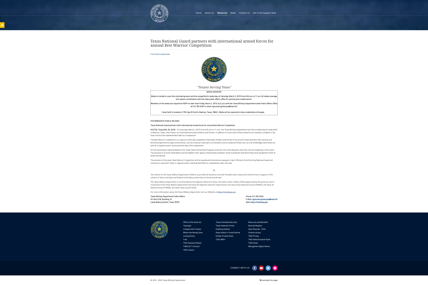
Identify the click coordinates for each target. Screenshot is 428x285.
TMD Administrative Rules (259, 239)
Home (199, 12)
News (233, 12)
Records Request (255, 225)
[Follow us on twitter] (268, 268)
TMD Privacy (253, 236)
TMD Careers (188, 250)
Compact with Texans (192, 229)
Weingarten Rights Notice (259, 246)
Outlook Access (254, 232)
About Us (209, 12)
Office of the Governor (192, 222)
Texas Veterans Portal (225, 225)
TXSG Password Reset (192, 243)
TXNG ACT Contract (191, 246)
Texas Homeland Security (226, 222)
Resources (222, 12)
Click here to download (160, 54)
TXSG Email (253, 243)
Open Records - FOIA (256, 229)
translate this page (269, 280)
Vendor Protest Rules (224, 236)
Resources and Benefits (258, 222)
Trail (185, 239)
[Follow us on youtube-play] (261, 268)
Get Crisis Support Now (264, 12)
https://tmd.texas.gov (259, 202)
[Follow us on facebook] (254, 268)
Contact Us (244, 12)
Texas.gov (187, 225)
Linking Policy (189, 236)
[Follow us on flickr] (275, 268)
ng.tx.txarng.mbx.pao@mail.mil (265, 199)
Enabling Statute (223, 229)
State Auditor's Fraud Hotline (228, 232)
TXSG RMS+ (220, 239)
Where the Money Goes (193, 232)
